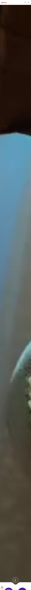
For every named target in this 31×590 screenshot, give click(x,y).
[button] (25, 2)
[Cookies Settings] (2, 587)
